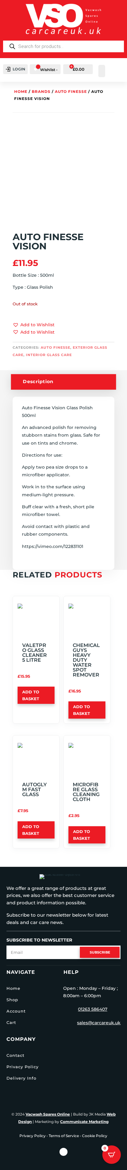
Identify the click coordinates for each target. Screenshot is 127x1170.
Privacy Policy (22, 1066)
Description (38, 382)
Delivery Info (21, 1078)
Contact (15, 1055)
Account (16, 1011)
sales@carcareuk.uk (99, 1022)
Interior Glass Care (49, 355)
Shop (12, 999)
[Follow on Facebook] (63, 1152)
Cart (11, 1022)
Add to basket (30, 695)
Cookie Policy (94, 1135)
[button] (34, 325)
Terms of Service (64, 1135)
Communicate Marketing (84, 1121)
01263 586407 (92, 1009)
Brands (41, 91)
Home (20, 91)
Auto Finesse (71, 91)
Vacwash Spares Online (48, 1114)
